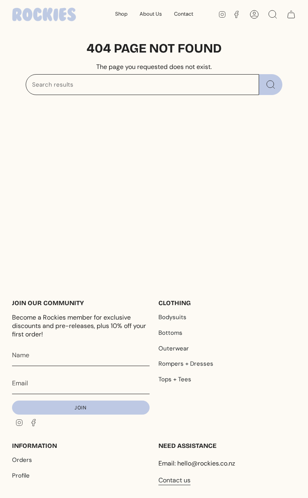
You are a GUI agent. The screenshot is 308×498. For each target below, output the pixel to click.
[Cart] (291, 14)
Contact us (174, 480)
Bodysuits (172, 317)
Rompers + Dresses (185, 364)
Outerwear (173, 348)
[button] (121, 14)
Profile (21, 476)
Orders (22, 460)
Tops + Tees (174, 379)
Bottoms (170, 333)
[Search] (270, 84)
